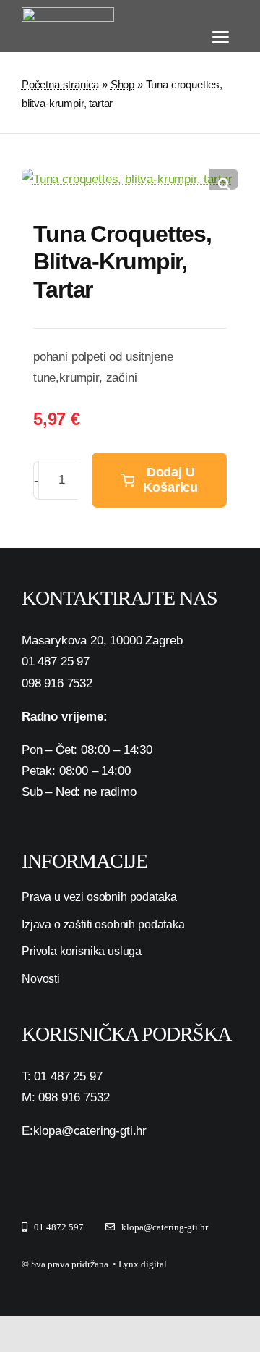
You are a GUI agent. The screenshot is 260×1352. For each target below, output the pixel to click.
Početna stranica (60, 84)
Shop (122, 84)
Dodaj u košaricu (170, 480)
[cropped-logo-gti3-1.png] (68, 13)
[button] (223, 183)
